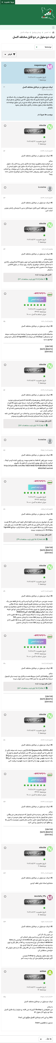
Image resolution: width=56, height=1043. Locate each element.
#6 (4, 390)
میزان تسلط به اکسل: (38, 314)
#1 (4, 87)
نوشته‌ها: (43, 80)
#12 (4, 802)
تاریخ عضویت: (41, 77)
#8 (4, 509)
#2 (4, 151)
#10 (4, 663)
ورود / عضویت (9, 2)
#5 (4, 321)
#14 (4, 922)
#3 (4, 198)
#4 (4, 249)
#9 (4, 591)
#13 (4, 873)
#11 (4, 740)
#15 (4, 997)
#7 (4, 450)
